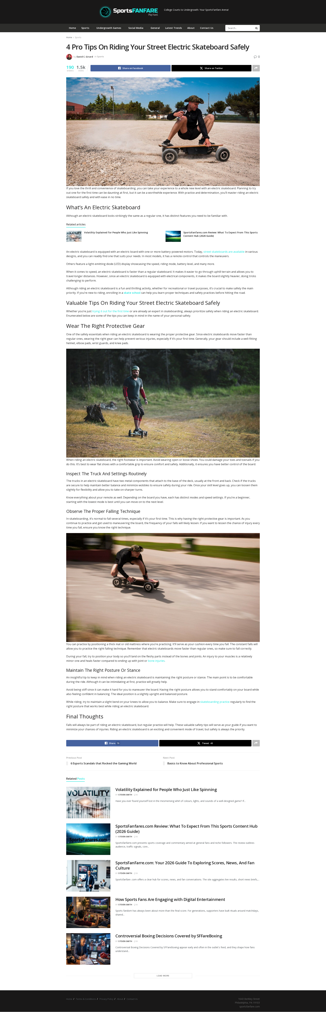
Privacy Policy (106, 998)
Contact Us (206, 28)
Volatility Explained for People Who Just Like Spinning (116, 232)
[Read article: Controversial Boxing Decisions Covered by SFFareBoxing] (88, 949)
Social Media (135, 28)
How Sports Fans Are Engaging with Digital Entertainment (170, 899)
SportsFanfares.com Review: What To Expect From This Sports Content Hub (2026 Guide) (186, 828)
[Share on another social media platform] (256, 68)
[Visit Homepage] (128, 12)
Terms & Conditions (86, 998)
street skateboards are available (223, 252)
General (155, 28)
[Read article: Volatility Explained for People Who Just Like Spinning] (74, 236)
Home (72, 28)
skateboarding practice (215, 702)
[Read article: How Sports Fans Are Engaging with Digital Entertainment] (88, 912)
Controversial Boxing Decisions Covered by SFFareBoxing (168, 936)
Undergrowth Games (108, 28)
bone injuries (156, 661)
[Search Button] (257, 28)
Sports (85, 28)
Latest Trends (173, 28)
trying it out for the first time (110, 311)
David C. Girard (85, 56)
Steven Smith (125, 794)
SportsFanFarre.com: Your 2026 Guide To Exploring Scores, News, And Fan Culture (184, 865)
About (191, 28)
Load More (163, 975)
